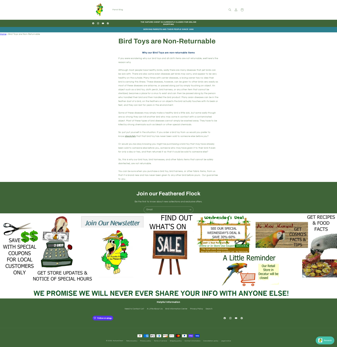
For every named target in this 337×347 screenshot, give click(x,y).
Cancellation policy (210, 341)
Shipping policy (176, 341)
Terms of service (160, 341)
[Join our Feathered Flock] (190, 210)
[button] (230, 10)
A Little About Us (155, 309)
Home (3, 34)
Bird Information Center (176, 309)
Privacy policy (145, 341)
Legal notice (226, 341)
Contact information (193, 341)
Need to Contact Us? (134, 309)
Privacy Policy (196, 309)
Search (209, 309)
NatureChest (118, 340)
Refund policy (131, 341)
